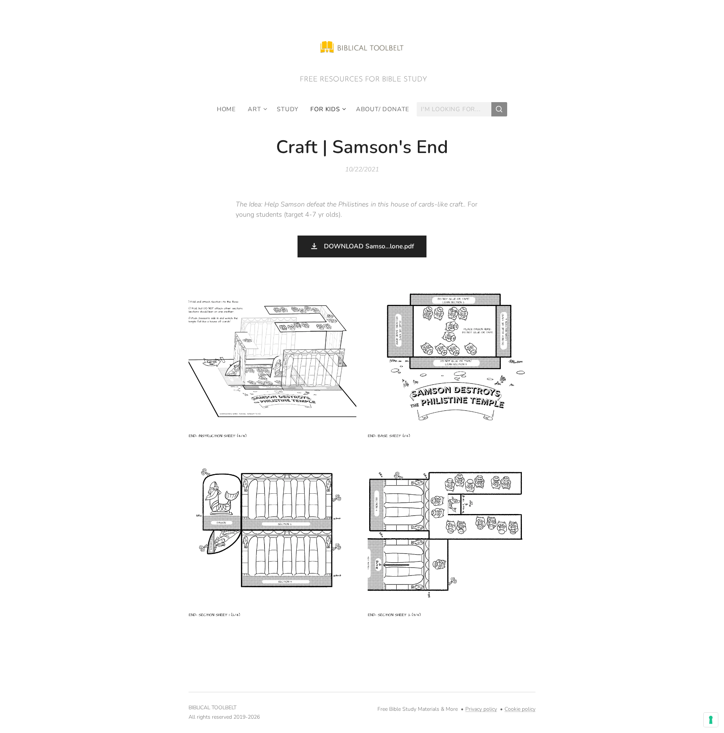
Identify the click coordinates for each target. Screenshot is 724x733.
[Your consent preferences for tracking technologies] (711, 720)
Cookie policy (520, 709)
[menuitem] (229, 109)
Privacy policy (481, 709)
